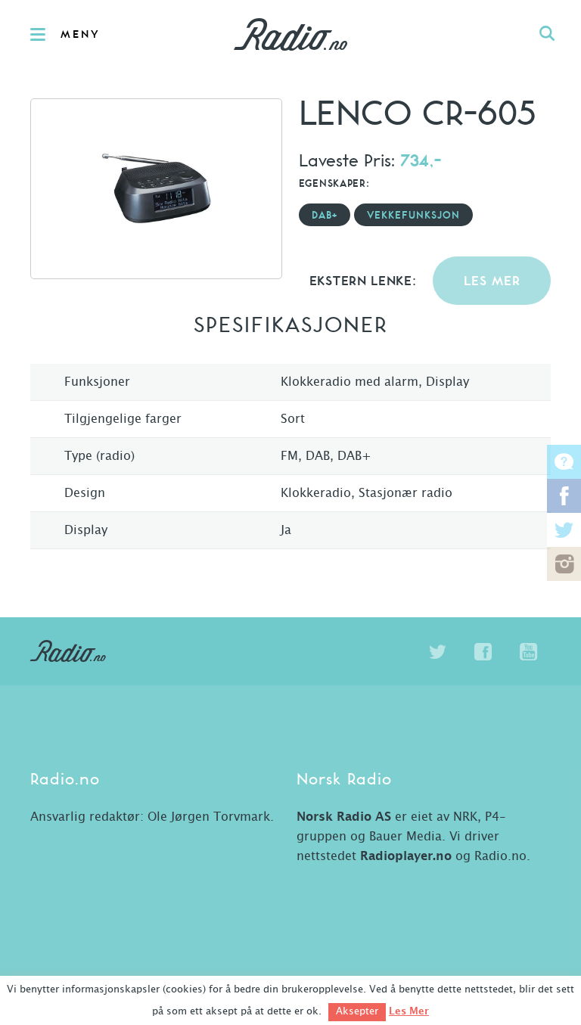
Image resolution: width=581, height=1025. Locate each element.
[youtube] (528, 652)
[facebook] (482, 652)
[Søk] (547, 34)
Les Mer (409, 1011)
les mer (492, 281)
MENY (81, 35)
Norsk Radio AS (344, 817)
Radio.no (290, 34)
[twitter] (437, 652)
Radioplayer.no (406, 856)
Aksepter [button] (357, 1012)
